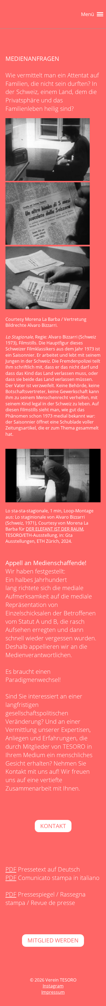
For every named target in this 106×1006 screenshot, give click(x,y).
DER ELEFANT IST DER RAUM (54, 529)
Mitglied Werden (53, 940)
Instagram (53, 986)
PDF (10, 869)
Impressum (53, 992)
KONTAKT (53, 826)
